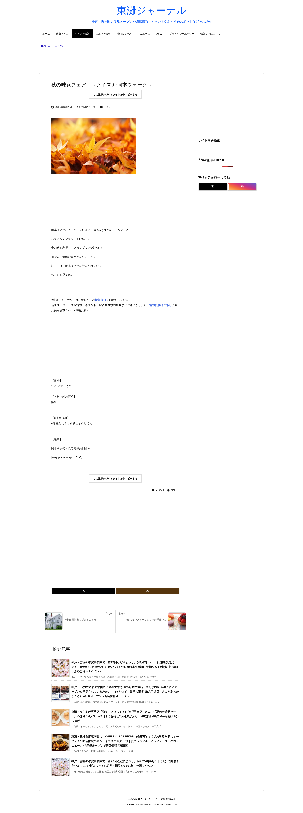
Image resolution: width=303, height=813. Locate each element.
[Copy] (147, 591)
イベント (62, 45)
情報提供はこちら (160, 305)
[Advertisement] (151, 61)
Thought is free (170, 804)
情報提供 (100, 300)
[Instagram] (242, 187)
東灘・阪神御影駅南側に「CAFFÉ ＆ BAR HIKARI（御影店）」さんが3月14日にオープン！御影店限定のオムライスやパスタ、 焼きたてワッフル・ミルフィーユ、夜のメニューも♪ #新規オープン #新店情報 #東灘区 (125, 741)
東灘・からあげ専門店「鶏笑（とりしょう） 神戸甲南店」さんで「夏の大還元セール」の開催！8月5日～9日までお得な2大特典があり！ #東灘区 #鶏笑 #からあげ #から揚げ (124, 716)
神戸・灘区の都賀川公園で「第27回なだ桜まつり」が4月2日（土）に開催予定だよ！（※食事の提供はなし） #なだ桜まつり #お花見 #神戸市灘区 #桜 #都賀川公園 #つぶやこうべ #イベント (124, 666)
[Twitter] (83, 591)
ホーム (46, 45)
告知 (173, 490)
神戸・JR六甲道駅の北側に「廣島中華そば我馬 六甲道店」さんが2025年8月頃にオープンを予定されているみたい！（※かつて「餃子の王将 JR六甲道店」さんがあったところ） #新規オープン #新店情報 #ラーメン (125, 691)
